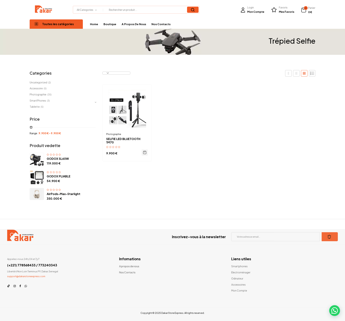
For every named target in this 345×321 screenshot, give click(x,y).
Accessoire (36, 88)
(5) (45, 88)
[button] (308, 10)
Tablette (35, 106)
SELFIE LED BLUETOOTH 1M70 (123, 140)
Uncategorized (38, 82)
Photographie (38, 94)
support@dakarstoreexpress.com (26, 276)
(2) (49, 82)
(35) (49, 94)
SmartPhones (38, 100)
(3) (48, 100)
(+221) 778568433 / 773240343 (32, 265)
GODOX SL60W (58, 158)
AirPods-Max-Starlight (63, 194)
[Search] (193, 10)
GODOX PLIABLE (58, 176)
